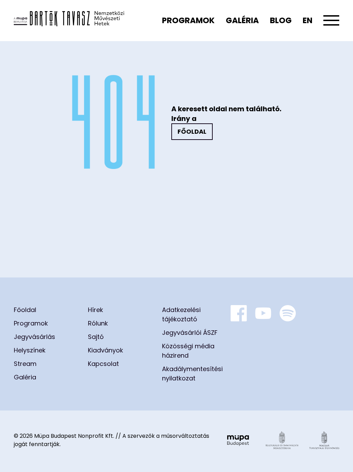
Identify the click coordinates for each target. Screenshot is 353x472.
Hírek (95, 309)
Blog (281, 20)
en (307, 20)
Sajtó (96, 336)
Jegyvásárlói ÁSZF (190, 332)
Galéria (242, 20)
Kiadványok (105, 350)
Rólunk (98, 323)
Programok (188, 20)
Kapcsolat (103, 363)
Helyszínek (30, 350)
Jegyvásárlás (34, 336)
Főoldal (192, 131)
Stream (25, 363)
